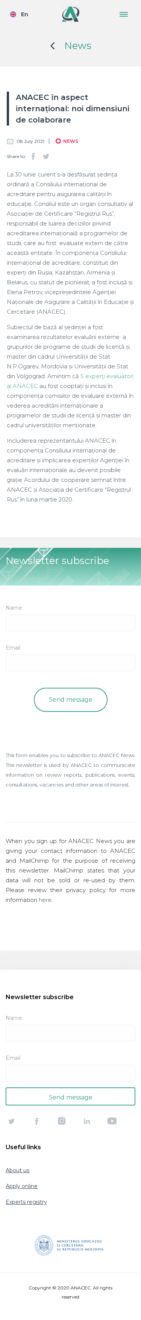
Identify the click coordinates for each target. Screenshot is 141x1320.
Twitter (46, 156)
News (77, 46)
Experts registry (26, 1202)
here (45, 899)
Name (14, 607)
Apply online (22, 1186)
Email (13, 647)
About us (17, 1170)
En (24, 14)
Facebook (33, 156)
